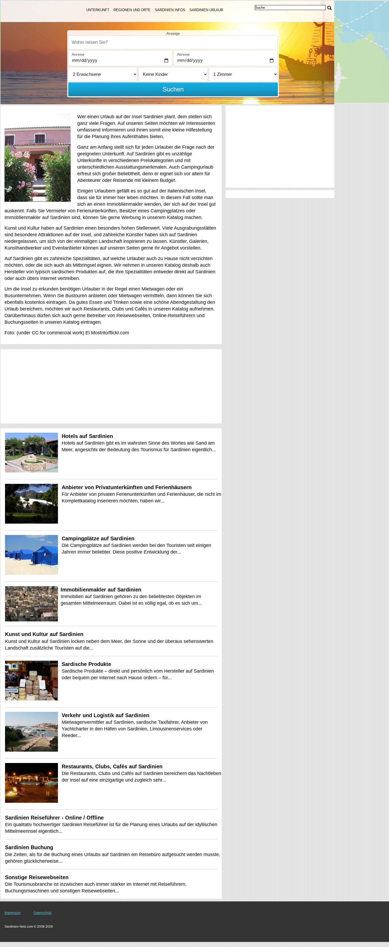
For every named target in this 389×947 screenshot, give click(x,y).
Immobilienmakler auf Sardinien (101, 590)
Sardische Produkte (86, 664)
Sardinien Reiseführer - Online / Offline (54, 818)
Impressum (12, 913)
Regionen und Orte (132, 10)
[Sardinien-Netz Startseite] (37, 11)
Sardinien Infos (170, 10)
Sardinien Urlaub (206, 10)
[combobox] (173, 42)
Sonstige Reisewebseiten (37, 877)
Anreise (78, 54)
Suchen (173, 89)
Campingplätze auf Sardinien (98, 538)
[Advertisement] (111, 386)
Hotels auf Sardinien (87, 436)
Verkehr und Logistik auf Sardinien (105, 715)
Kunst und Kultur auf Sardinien (44, 634)
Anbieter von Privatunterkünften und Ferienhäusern (127, 487)
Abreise (183, 54)
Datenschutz (43, 913)
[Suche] (329, 8)
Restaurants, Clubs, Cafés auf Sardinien (112, 766)
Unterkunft (97, 10)
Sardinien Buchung (29, 847)
